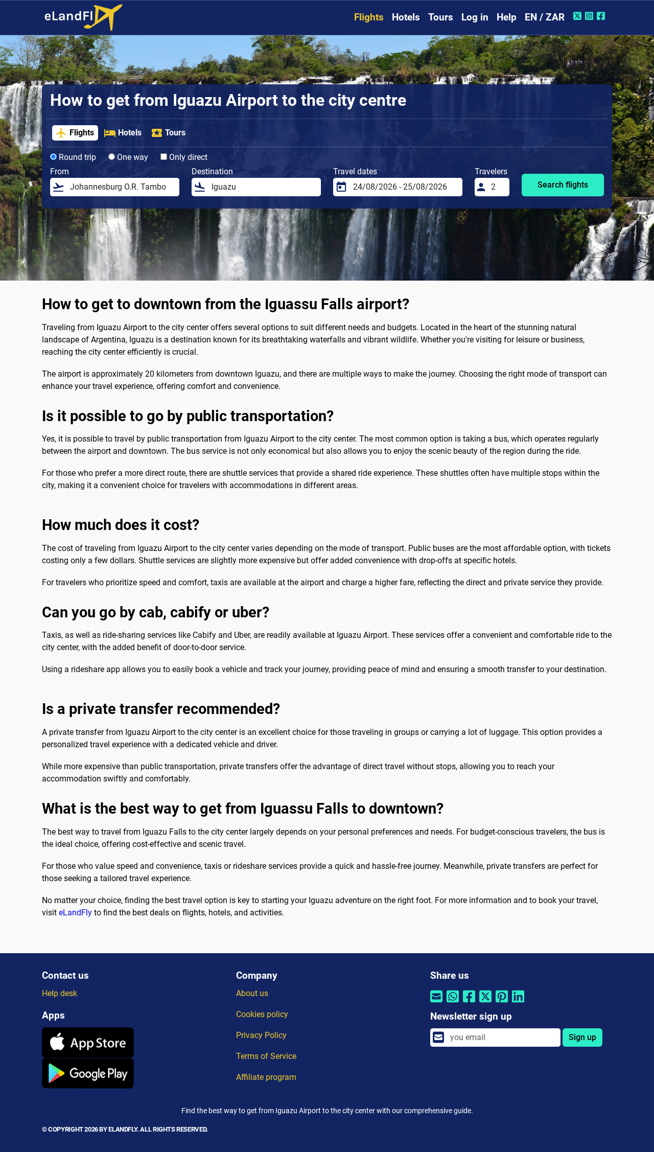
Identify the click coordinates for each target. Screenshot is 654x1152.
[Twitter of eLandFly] (579, 15)
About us (252, 993)
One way (131, 157)
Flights (369, 17)
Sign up (582, 1037)
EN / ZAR (545, 17)
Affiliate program (266, 1077)
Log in (474, 17)
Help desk (59, 993)
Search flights (563, 185)
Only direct (187, 157)
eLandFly (75, 912)
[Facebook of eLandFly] (602, 15)
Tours (440, 17)
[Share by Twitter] (485, 1003)
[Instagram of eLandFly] (590, 15)
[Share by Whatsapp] (453, 1003)
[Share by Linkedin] (518, 1003)
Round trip (76, 157)
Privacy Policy (261, 1035)
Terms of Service (266, 1056)
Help (507, 17)
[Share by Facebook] (469, 1003)
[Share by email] (436, 1003)
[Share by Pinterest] (502, 1003)
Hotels (406, 17)
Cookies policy (262, 1014)
